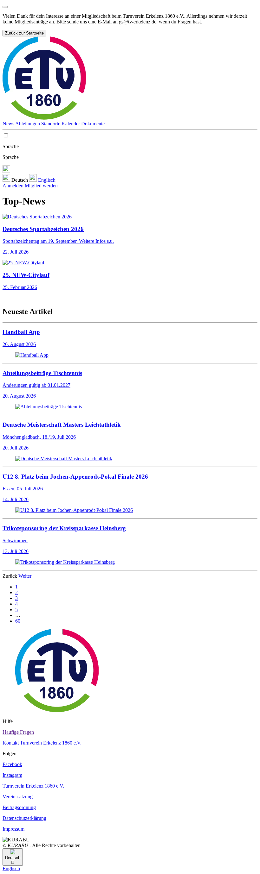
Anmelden (13, 185)
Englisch (46, 180)
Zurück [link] (10, 576)
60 (17, 621)
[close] (5, 7)
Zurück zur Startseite (24, 33)
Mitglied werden (41, 185)
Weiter (24, 576)
